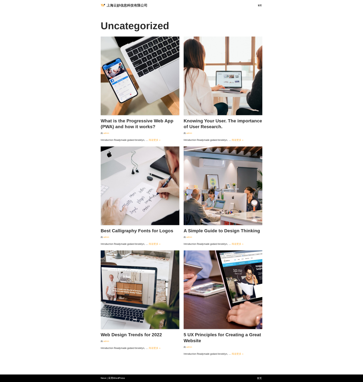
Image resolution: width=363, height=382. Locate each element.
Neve (103, 378)
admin (106, 133)
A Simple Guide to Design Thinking (222, 230)
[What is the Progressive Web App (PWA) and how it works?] (140, 76)
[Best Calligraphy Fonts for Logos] (140, 185)
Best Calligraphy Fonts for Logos (137, 230)
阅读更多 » (154, 140)
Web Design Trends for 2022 (131, 334)
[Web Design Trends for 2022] (140, 289)
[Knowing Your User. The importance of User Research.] (223, 76)
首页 (260, 5)
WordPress (119, 378)
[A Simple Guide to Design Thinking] (223, 185)
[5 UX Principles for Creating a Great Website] (223, 289)
